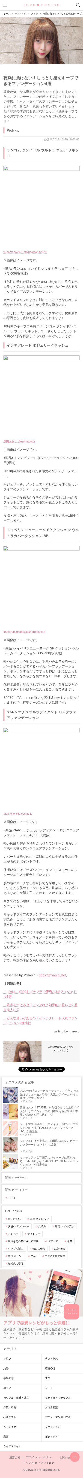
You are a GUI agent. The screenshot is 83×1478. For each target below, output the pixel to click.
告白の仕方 (39, 1248)
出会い (7, 1387)
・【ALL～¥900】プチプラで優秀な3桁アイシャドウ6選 (40, 994)
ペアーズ (53, 1241)
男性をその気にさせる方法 (23, 1241)
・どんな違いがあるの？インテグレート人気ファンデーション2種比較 (40, 1020)
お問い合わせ (67, 1457)
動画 (6, 1436)
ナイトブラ (33, 1233)
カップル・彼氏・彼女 (16, 1397)
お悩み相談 (51, 1407)
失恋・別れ (51, 1358)
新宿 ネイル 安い (64, 1226)
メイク (12, 1197)
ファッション (52, 1426)
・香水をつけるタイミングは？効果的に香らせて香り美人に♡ (40, 1007)
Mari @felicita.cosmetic (17, 813)
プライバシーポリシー (40, 1457)
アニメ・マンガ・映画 (58, 1417)
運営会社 (14, 1457)
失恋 (33, 1256)
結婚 (6, 1368)
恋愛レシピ (41, 4)
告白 (47, 1378)
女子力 (42, 1226)
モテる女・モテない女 (58, 1397)
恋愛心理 (50, 1368)
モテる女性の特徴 (55, 1256)
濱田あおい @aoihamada (19, 441)
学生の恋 (8, 1378)
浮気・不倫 (9, 1407)
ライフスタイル (12, 1446)
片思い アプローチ (18, 1226)
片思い (7, 1358)
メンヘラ (13, 1233)
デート (49, 1387)
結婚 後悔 (59, 1248)
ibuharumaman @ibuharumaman (24, 631)
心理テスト (9, 1417)
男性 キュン (14, 1256)
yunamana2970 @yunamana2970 (25, 252)
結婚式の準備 (15, 1263)
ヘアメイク (9, 1426)
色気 (69, 1241)
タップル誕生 (15, 1248)
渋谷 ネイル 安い (39, 1219)
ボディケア (51, 1436)
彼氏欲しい (14, 1219)
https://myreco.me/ (52, 975)
